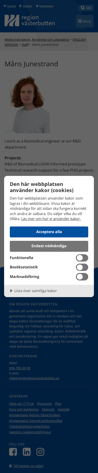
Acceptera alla (49, 231)
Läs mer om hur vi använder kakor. (51, 218)
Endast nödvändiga (49, 245)
